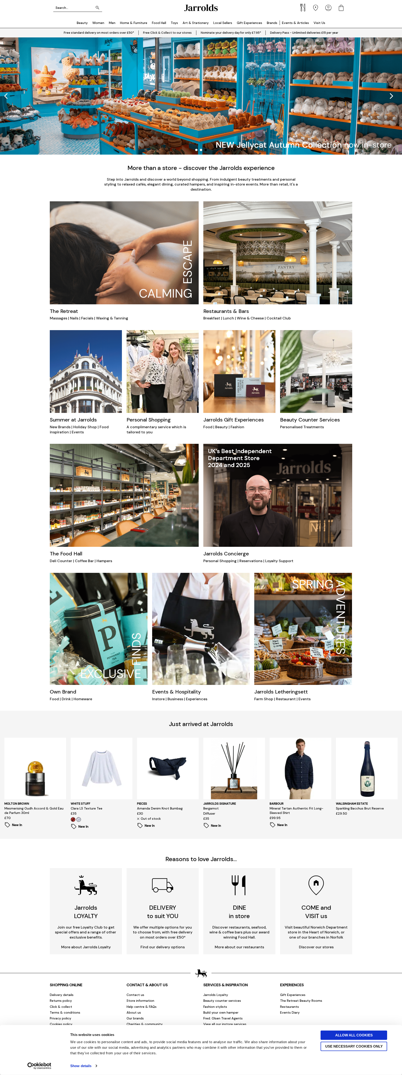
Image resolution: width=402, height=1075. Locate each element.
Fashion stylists (215, 1007)
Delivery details (62, 995)
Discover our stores (316, 947)
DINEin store (239, 912)
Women (98, 23)
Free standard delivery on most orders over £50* (99, 33)
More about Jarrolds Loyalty (86, 947)
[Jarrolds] (201, 8)
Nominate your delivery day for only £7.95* (231, 33)
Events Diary (290, 1012)
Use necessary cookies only (354, 1046)
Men (112, 23)
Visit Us (319, 23)
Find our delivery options (163, 947)
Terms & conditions (65, 1012)
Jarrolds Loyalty (215, 995)
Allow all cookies (354, 1035)
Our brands (135, 1018)
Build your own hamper (220, 1012)
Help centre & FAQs (142, 1007)
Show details (80, 1066)
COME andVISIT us (316, 912)
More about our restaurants (239, 947)
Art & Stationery (196, 23)
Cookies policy (61, 1024)
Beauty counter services (222, 1001)
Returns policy (61, 1001)
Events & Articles (295, 23)
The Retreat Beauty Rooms (301, 1001)
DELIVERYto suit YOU (162, 912)
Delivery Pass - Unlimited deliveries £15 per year (304, 33)
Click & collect (61, 1007)
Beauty (82, 23)
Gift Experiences (249, 23)
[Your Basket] (341, 8)
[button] (391, 96)
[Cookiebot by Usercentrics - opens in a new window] (39, 1065)
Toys (174, 23)
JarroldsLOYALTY (86, 912)
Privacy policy (60, 1018)
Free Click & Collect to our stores (167, 33)
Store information (140, 1001)
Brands (272, 23)
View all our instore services (224, 1024)
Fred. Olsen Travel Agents (223, 1018)
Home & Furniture (133, 23)
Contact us (135, 995)
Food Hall (159, 23)
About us (134, 1012)
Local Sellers (222, 23)
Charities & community (145, 1024)
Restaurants (289, 1007)
